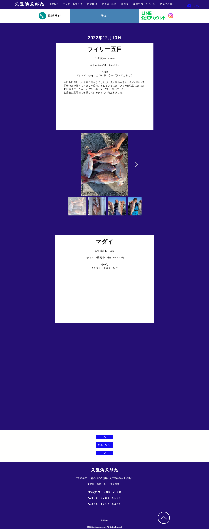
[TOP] (164, 518)
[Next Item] (136, 164)
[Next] (104, 453)
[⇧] (104, 437)
